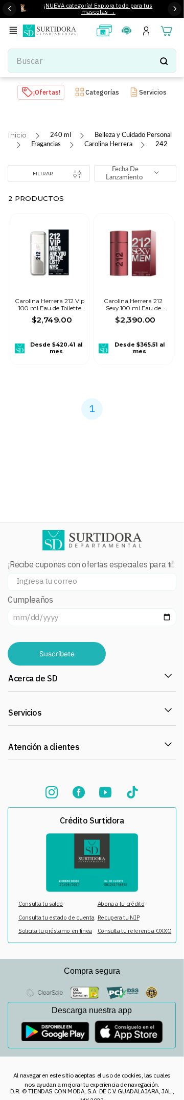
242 (161, 144)
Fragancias (46, 144)
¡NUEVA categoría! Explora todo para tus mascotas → (98, 9)
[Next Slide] (174, 9)
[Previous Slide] (9, 9)
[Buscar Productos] (163, 61)
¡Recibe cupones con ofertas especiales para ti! (90, 564)
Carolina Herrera (108, 144)
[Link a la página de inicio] (17, 135)
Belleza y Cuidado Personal (133, 135)
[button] (15, 31)
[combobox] (92, 61)
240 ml (60, 135)
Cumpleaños (30, 600)
